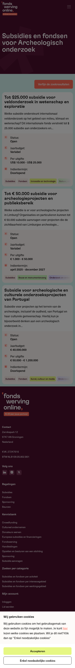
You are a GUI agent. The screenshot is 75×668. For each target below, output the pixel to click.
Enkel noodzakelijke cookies (37, 660)
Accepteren (37, 651)
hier (65, 628)
